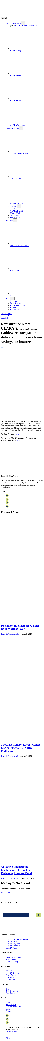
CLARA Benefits (16, 211)
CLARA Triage (16, 51)
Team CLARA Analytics (10, 634)
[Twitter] (7, 1020)
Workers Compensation (19, 153)
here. (17, 434)
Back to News (6, 318)
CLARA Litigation (17, 100)
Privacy (8, 1038)
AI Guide (13, 209)
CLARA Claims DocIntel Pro (26, 26)
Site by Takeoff (11, 1032)
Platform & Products (13, 23)
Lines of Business (12, 128)
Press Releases (15, 303)
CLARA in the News (18, 305)
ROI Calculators (12, 991)
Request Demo (6, 316)
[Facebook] (7, 1023)
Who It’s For (10, 977)
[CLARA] (22, 16)
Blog (12, 295)
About (8, 299)
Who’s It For (15, 215)
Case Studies (15, 271)
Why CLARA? (11, 206)
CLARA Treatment (17, 125)
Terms (8, 1036)
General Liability (16, 203)
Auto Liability (15, 178)
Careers (13, 307)
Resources (9, 221)
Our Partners (15, 217)
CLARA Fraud (16, 75)
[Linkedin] (7, 1016)
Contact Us (14, 310)
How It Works (15, 213)
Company (14, 301)
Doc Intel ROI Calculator (19, 246)
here (18, 440)
